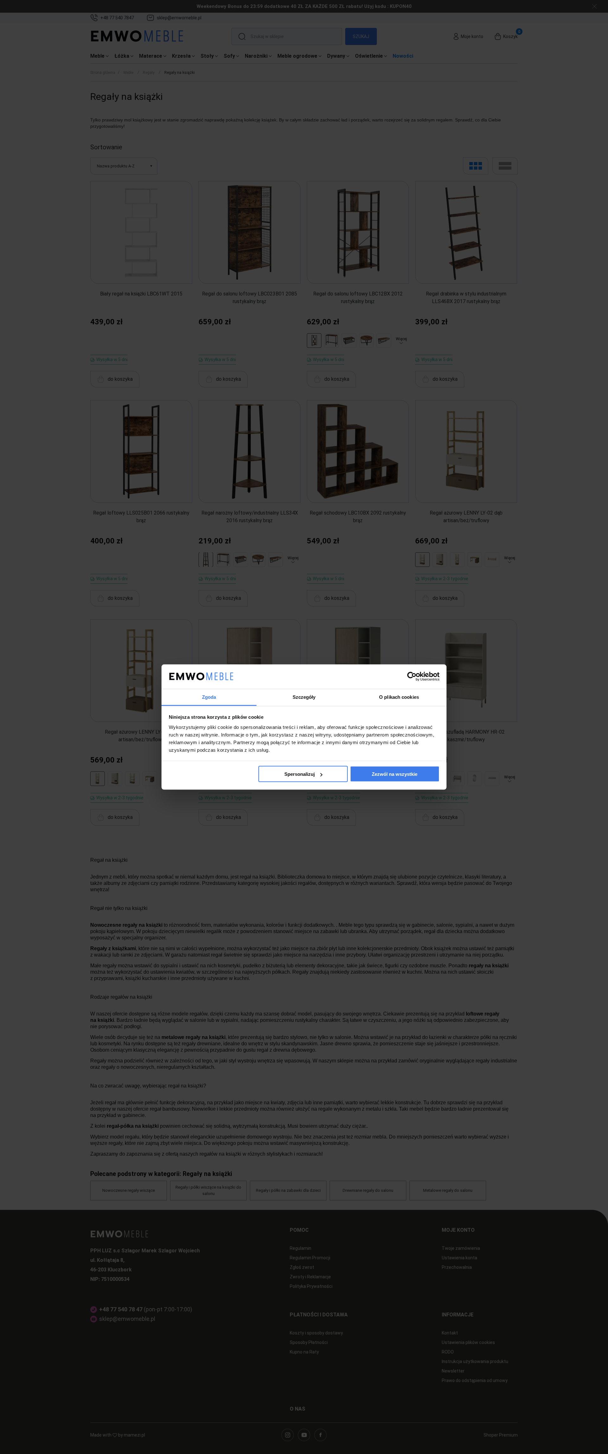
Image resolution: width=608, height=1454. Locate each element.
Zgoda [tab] (209, 696)
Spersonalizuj (299, 774)
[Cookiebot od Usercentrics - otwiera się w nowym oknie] (412, 676)
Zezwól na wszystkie (394, 774)
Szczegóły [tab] (304, 696)
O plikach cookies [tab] (399, 696)
